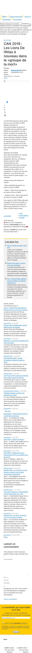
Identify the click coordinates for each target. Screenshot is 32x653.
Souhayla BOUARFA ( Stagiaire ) (11, 391)
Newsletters (6, 19)
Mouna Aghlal (7, 450)
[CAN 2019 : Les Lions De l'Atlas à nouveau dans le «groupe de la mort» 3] (16, 90)
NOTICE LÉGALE (17, 622)
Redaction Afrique (8, 373)
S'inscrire (16, 632)
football (21, 217)
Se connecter (17, 19)
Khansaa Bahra (16, 70)
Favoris (28, 16)
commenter (7, 216)
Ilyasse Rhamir (7, 323)
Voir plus (7, 411)
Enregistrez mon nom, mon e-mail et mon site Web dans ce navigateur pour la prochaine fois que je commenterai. (15, 592)
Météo (4, 16)
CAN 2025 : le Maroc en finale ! (14, 439)
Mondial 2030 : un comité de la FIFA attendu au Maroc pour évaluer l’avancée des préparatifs (15, 472)
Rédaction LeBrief (8, 468)
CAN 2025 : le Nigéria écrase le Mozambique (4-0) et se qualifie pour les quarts (16, 455)
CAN (20, 213)
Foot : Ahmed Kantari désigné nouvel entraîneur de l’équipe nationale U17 (16, 281)
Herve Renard (23, 215)
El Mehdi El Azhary (8, 356)
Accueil (5, 40)
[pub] (6, 537)
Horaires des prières (15, 16)
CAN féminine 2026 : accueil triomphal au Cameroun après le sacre (14, 360)
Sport (9, 40)
